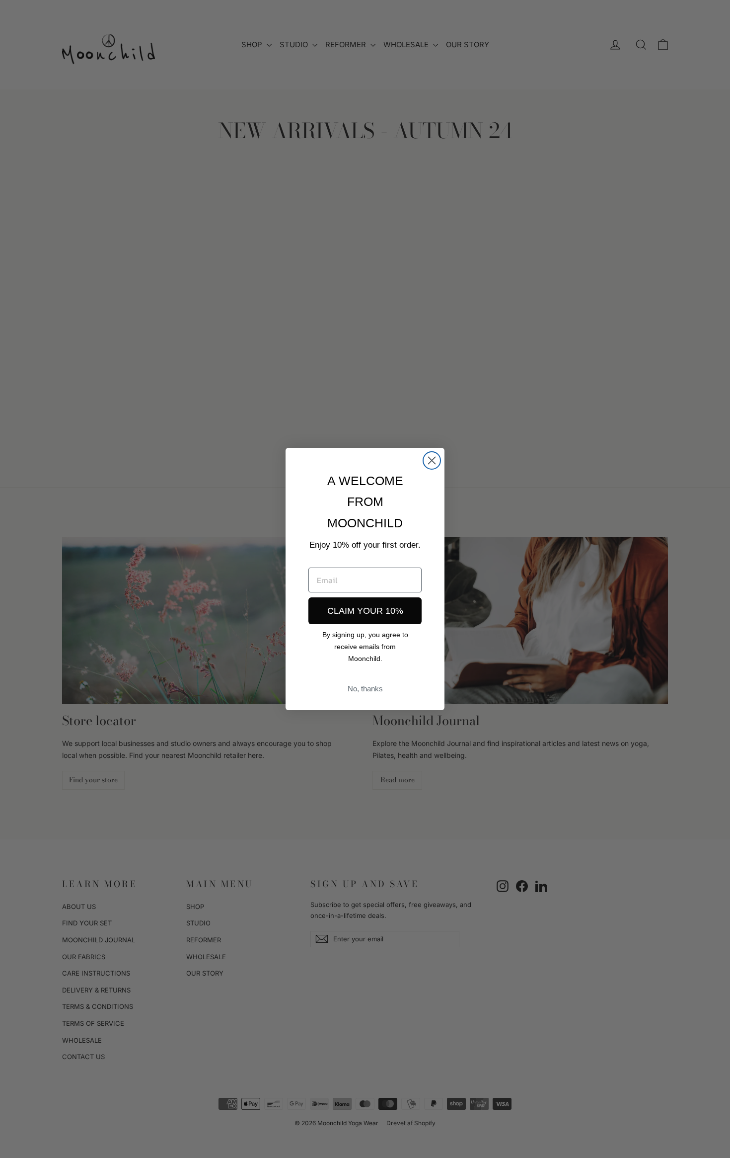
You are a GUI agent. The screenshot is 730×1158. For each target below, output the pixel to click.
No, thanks (365, 688)
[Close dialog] (431, 460)
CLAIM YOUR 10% (365, 611)
